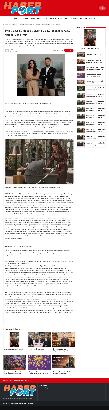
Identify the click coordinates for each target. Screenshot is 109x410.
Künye (47, 388)
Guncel (25, 18)
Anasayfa (17, 18)
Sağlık (39, 18)
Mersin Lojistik (58, 408)
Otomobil (74, 18)
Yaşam (32, 18)
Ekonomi (92, 18)
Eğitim (66, 18)
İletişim (41, 388)
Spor (45, 18)
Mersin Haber (50, 408)
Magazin (53, 18)
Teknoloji (83, 18)
